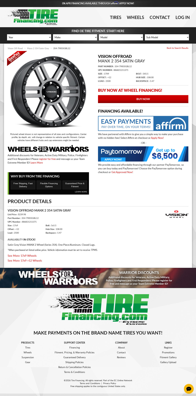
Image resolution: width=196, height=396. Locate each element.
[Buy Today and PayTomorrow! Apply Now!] (143, 154)
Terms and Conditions (90, 383)
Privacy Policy (109, 383)
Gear (27, 362)
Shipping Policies (74, 362)
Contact (160, 17)
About (121, 347)
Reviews (121, 357)
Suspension (28, 357)
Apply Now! (157, 138)
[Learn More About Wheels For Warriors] (98, 278)
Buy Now (143, 99)
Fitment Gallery (168, 357)
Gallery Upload (168, 362)
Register (168, 347)
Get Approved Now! (122, 172)
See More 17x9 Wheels (22, 256)
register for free (47, 159)
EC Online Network (123, 380)
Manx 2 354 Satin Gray (38, 48)
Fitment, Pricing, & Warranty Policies (74, 352)
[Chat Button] (189, 389)
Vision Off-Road (15, 48)
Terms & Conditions (74, 372)
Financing (74, 347)
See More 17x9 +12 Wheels (25, 260)
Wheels (135, 17)
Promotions (168, 352)
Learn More (36, 163)
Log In (182, 17)
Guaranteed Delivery (74, 357)
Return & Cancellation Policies (74, 367)
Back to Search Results (177, 48)
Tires (115, 17)
